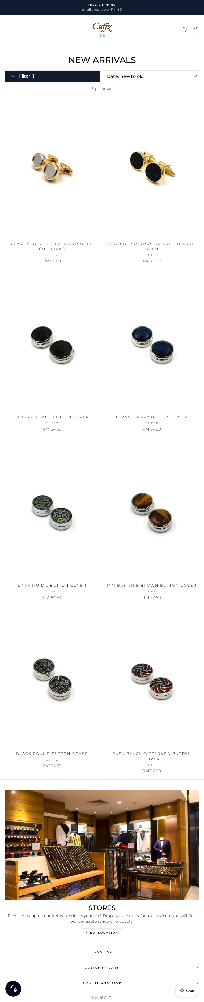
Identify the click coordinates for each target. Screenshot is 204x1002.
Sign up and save (102, 983)
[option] (102, 7)
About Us (102, 951)
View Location (102, 932)
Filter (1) (27, 76)
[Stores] (102, 845)
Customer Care (102, 967)
